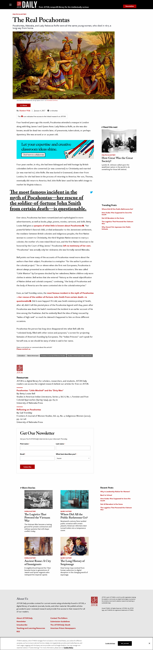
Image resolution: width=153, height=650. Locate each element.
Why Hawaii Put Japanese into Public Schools (116, 228)
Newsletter (129, 6)
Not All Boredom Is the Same (113, 218)
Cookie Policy (68, 648)
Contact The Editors (58, 618)
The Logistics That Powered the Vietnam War (117, 222)
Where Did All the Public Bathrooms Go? (117, 209)
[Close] (149, 643)
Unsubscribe (22, 624)
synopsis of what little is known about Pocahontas (58, 225)
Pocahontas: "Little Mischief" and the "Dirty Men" (40, 390)
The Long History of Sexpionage (72, 563)
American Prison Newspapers (63, 628)
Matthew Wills (24, 110)
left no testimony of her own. (76, 245)
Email (22, 454)
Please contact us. (24, 349)
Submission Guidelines (60, 621)
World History (30, 511)
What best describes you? (66, 454)
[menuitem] (129, 6)
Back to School (106, 495)
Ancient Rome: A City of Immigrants (37, 563)
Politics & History (19, 14)
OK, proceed (125, 643)
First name (24, 444)
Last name (60, 444)
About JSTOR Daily (25, 618)
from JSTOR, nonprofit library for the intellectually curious (64, 7)
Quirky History (66, 511)
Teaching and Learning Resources (31, 628)
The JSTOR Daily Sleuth (60, 624)
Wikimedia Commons (52, 100)
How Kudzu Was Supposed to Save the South (117, 213)
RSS (18, 631)
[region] (76, 643)
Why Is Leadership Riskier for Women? (115, 491)
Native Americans (32, 355)
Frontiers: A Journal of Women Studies (53, 355)
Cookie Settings (110, 643)
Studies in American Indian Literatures (80, 355)
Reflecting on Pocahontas (29, 409)
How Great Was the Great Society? (117, 160)
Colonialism (21, 355)
